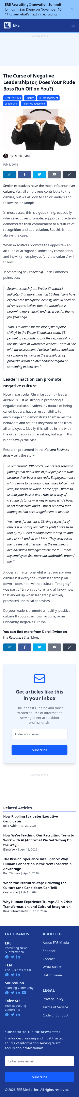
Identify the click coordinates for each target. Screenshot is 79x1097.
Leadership (11, 103)
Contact (49, 959)
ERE (8, 943)
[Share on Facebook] (24, 174)
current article (30, 466)
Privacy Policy (53, 999)
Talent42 (12, 1000)
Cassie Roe (10, 892)
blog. (24, 637)
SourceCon (14, 982)
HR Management (48, 98)
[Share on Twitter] (39, 174)
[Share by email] (54, 174)
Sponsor (49, 951)
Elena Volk (10, 849)
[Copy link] (69, 174)
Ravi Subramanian (15, 911)
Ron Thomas (11, 873)
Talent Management (33, 103)
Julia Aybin (10, 826)
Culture (30, 98)
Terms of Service (55, 1007)
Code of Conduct (55, 1015)
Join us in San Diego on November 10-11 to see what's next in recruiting (33, 9)
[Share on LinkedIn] (9, 174)
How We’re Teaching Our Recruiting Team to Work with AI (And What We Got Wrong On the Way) (38, 840)
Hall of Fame (52, 975)
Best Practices (13, 98)
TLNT (9, 965)
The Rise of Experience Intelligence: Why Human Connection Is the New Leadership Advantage (37, 864)
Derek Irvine (22, 156)
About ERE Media (56, 942)
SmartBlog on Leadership (25, 272)
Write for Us (52, 967)
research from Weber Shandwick (40, 288)
